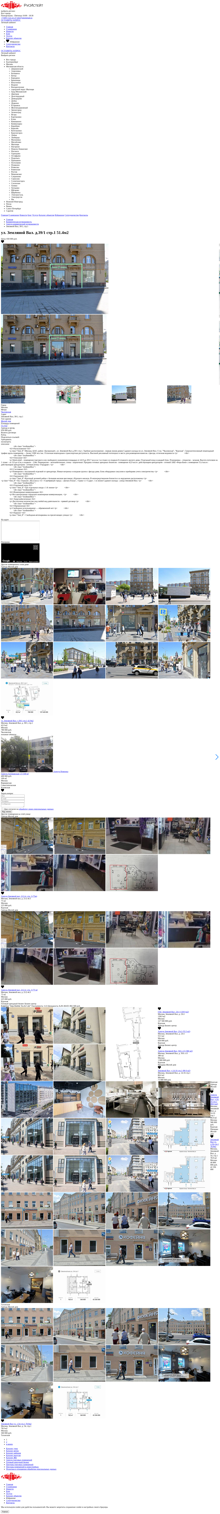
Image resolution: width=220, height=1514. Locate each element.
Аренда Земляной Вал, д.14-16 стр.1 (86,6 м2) (214, 1099)
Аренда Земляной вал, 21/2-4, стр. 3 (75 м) (19, 990)
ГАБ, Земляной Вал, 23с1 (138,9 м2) (173, 1012)
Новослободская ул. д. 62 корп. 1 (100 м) (18, 774)
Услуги (9, 36)
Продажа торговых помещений (19, 1464)
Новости (10, 31)
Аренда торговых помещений (19, 1460)
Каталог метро (12, 1451)
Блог (8, 34)
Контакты (10, 46)
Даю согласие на (29, 809)
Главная (9, 27)
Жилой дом (6, 421)
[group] (110, 314)
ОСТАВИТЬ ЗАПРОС (11, 20)
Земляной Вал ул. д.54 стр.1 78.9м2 (214, 1143)
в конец (9, 1444)
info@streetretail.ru (24, 18)
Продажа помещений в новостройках (22, 1467)
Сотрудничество (13, 44)
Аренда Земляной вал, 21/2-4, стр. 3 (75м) (19, 896)
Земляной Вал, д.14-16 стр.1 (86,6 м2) (174, 1071)
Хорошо (5, 1512)
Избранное (59, 215)
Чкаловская (6, 412)
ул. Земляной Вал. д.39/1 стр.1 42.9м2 (17, 721)
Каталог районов (13, 1453)
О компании (11, 29)
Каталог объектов (14, 38)
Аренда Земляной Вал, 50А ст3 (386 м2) (175, 1051)
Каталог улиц (12, 1448)
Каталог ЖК (11, 1458)
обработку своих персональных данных (36, 809)
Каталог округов (13, 1455)
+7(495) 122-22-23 (8, 18)
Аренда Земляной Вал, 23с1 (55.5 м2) (174, 1031)
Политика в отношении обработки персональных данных (31, 1469)
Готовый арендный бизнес (17, 1462)
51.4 (4, 426)
